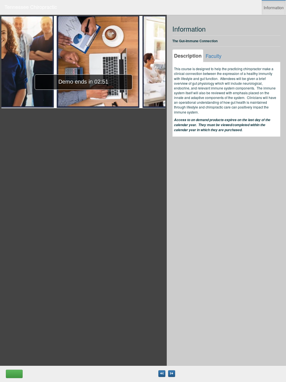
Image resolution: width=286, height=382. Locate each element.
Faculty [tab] (213, 55)
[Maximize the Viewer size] (161, 373)
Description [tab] (188, 55)
